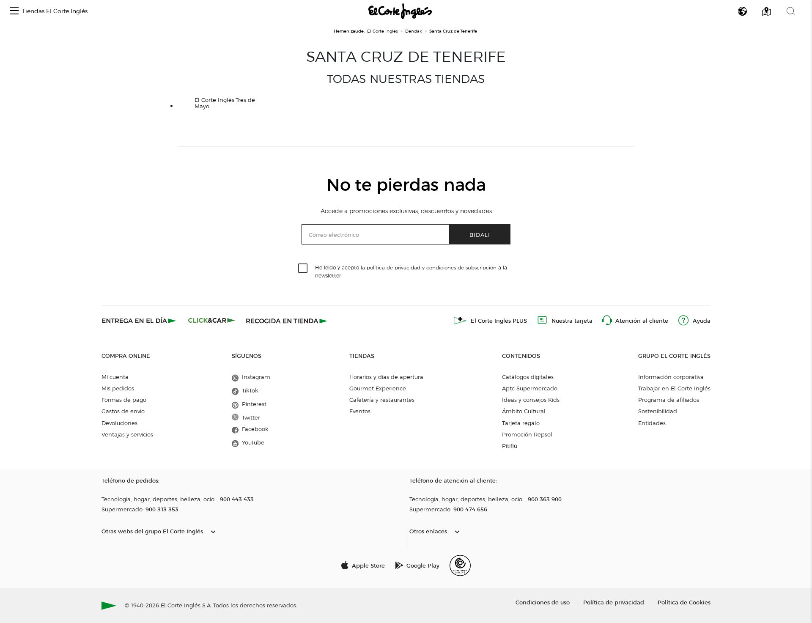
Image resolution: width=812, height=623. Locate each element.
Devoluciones (119, 423)
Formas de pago (124, 399)
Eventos (359, 411)
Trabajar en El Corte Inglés (674, 388)
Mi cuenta (115, 376)
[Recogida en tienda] (286, 320)
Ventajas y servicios (127, 434)
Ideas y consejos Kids (531, 399)
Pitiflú (509, 445)
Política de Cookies (684, 602)
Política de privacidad (613, 602)
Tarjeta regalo (521, 423)
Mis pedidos (118, 388)
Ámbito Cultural (524, 411)
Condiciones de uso (543, 602)
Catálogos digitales (528, 376)
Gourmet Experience (377, 388)
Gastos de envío (123, 411)
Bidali (479, 235)
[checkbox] (303, 268)
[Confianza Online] (460, 565)
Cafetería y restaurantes (381, 399)
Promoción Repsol (527, 434)
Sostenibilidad (657, 411)
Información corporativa (671, 376)
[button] (14, 11)
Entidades (652, 423)
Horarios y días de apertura (386, 376)
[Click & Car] (211, 320)
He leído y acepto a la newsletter (411, 271)
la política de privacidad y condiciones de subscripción (429, 267)
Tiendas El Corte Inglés (55, 11)
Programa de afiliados (668, 399)
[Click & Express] (140, 320)
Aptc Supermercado (529, 388)
